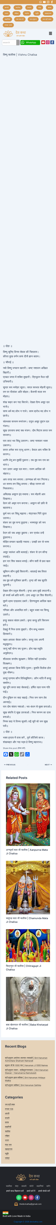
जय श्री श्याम (10, 1104)
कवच (7, 1122)
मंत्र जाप (8, 1145)
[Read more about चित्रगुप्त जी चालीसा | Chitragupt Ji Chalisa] (28, 945)
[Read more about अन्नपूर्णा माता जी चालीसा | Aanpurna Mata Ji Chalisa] (28, 814)
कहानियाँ (8, 1127)
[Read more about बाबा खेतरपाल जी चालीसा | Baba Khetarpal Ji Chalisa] (28, 999)
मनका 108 (9, 1109)
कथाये (7, 1118)
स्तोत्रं (7, 1158)
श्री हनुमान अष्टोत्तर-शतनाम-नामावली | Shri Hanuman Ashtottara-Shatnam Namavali (26, 1059)
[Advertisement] (28, 86)
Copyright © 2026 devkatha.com (28, 1222)
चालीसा (7, 1131)
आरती (7, 1113)
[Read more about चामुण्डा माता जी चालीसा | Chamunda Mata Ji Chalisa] (28, 887)
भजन (7, 1140)
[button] (50, 33)
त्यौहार (7, 1136)
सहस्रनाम (8, 1149)
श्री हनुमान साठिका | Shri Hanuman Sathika (23, 1085)
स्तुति (7, 1153)
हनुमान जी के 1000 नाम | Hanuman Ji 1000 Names (26, 1065)
